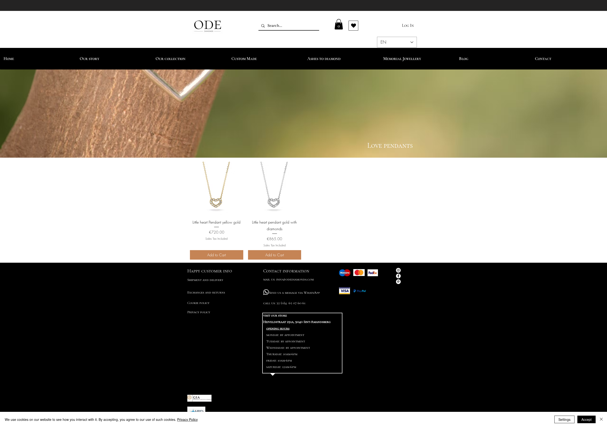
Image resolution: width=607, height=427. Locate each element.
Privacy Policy (187, 419)
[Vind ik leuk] (353, 26)
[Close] (601, 419)
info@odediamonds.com (295, 279)
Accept (586, 419)
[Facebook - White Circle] (398, 276)
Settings (564, 419)
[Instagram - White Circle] (398, 270)
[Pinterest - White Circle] (398, 281)
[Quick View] (216, 188)
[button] (338, 24)
